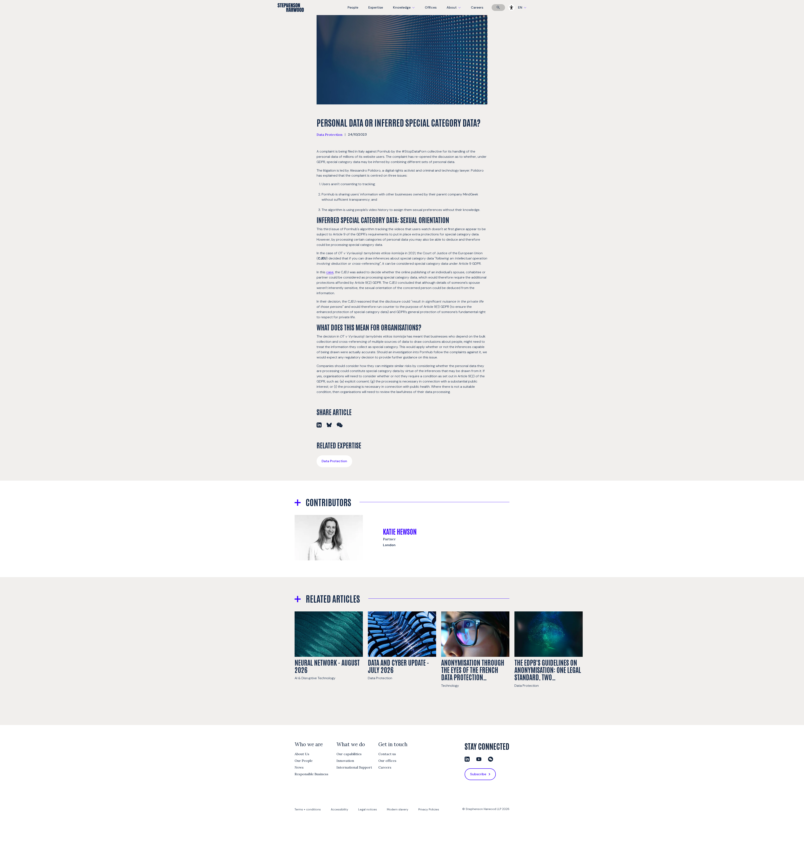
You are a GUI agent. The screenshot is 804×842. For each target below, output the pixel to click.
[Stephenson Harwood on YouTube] (478, 759)
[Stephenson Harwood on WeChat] (490, 759)
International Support (354, 767)
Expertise (375, 7)
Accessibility (339, 809)
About (456, 10)
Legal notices (367, 809)
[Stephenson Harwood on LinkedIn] (467, 759)
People (353, 7)
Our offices (387, 761)
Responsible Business (311, 774)
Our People (304, 761)
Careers (477, 7)
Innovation (345, 761)
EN (520, 7)
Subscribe (478, 774)
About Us (302, 754)
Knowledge (403, 10)
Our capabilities (349, 754)
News (299, 767)
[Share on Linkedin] (319, 424)
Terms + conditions (308, 809)
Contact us (387, 754)
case (330, 272)
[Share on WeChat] (340, 425)
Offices (431, 7)
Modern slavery (397, 809)
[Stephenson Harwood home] (291, 14)
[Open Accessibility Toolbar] (511, 7)
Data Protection (329, 134)
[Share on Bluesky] (329, 424)
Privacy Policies (428, 809)
